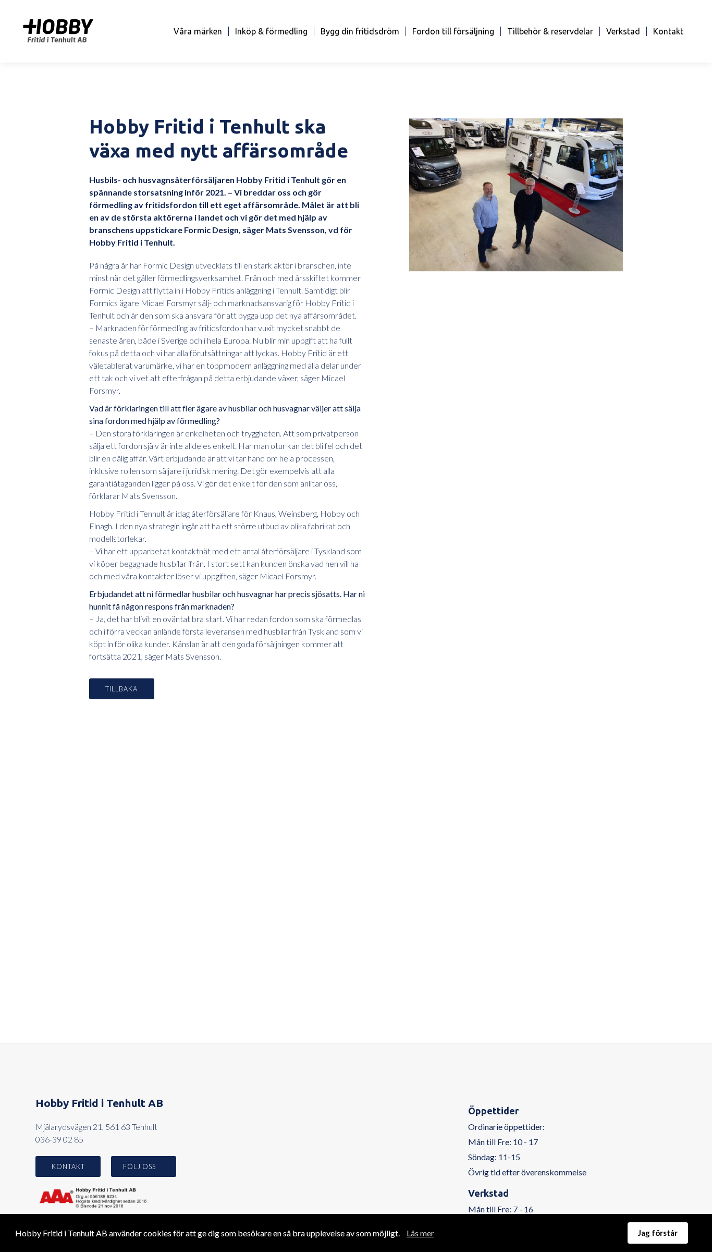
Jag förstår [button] (658, 1232)
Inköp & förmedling (271, 31)
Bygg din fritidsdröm (360, 31)
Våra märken (198, 31)
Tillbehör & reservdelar (550, 31)
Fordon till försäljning (453, 31)
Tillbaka (121, 689)
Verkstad (623, 31)
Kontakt (668, 31)
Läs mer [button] (420, 1233)
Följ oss (140, 1166)
